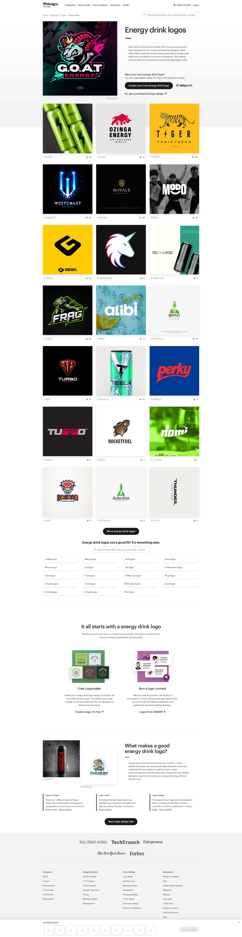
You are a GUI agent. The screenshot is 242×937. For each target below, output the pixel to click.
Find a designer (100, 5)
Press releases (49, 885)
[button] (239, 922)
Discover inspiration (91, 890)
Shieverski (156, 520)
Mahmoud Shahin (106, 278)
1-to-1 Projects (89, 881)
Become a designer (171, 876)
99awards (167, 890)
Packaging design (130, 894)
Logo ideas (167, 899)
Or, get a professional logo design (144, 93)
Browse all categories (132, 908)
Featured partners (170, 912)
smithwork (48, 779)
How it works (84, 5)
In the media (48, 890)
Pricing (86, 894)
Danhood (49, 278)
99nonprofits (48, 899)
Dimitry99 (103, 217)
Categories (70, 5)
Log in (196, 5)
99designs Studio (90, 899)
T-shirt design (128, 899)
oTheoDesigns (87, 786)
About (45, 876)
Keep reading (65, 809)
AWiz (48, 399)
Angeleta (49, 459)
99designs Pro (89, 903)
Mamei (155, 217)
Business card (128, 881)
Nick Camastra (158, 338)
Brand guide (128, 890)
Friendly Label (158, 278)
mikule (48, 520)
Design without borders (172, 885)
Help (165, 917)
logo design (175, 60)
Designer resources (171, 908)
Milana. (102, 459)
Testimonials (48, 894)
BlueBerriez (157, 399)
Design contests (89, 876)
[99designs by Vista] (50, 5)
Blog (165, 881)
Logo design (128, 876)
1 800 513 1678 (183, 5)
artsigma (49, 156)
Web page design (130, 885)
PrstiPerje (156, 156)
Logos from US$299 (151, 711)
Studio (126, 5)
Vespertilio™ (51, 217)
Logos (64, 15)
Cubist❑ (49, 338)
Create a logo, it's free (88, 711)
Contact (46, 881)
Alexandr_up (104, 399)
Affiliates (166, 894)
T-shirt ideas (168, 903)
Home (45, 15)
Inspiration (115, 5)
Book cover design (130, 903)
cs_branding (157, 459)
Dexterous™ (112, 98)
